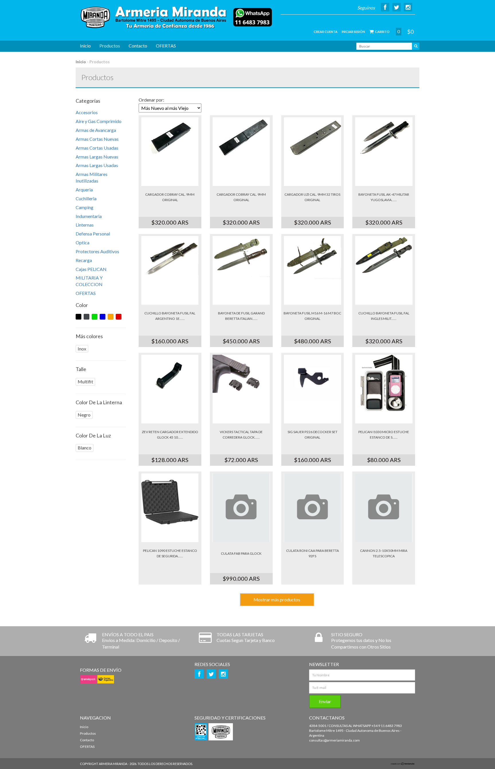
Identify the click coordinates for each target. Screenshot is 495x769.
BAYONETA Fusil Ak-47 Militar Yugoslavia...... (383, 197)
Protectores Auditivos (97, 251)
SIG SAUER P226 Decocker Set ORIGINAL (312, 434)
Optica (82, 242)
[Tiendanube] (402, 764)
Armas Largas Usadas (97, 165)
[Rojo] (118, 317)
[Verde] (94, 317)
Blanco (84, 447)
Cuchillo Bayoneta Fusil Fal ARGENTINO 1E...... (169, 316)
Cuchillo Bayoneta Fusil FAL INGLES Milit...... (383, 316)
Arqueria (84, 189)
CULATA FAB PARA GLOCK (241, 553)
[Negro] (78, 317)
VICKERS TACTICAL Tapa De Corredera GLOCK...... (241, 434)
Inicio (85, 45)
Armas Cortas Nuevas (97, 139)
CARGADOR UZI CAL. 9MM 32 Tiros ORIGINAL (312, 197)
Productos (109, 45)
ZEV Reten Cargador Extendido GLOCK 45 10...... (170, 434)
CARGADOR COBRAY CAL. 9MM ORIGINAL (170, 197)
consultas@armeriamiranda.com (334, 740)
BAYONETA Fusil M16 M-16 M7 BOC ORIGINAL (312, 316)
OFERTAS (166, 45)
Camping (84, 207)
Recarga (84, 260)
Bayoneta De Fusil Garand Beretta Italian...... (241, 316)
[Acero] (86, 317)
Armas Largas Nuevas (97, 156)
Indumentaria (89, 216)
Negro (84, 414)
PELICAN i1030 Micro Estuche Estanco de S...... (383, 434)
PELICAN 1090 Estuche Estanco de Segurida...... (170, 553)
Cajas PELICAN (91, 269)
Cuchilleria (86, 198)
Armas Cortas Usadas (97, 147)
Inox (82, 348)
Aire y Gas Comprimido (98, 121)
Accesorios (87, 112)
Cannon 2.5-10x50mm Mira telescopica (383, 553)
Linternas (85, 224)
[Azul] (102, 317)
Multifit (85, 381)
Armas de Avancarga (96, 130)
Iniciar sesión (353, 31)
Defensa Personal (93, 233)
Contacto (138, 45)
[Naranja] (110, 317)
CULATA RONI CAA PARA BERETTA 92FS (312, 553)
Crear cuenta (325, 31)
